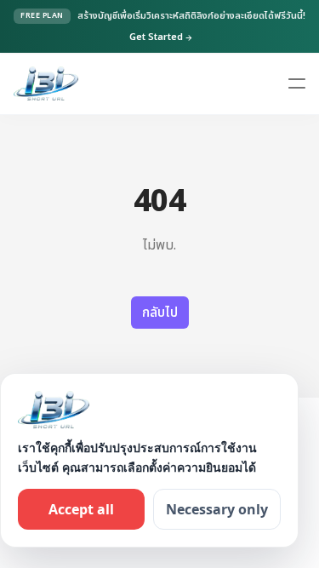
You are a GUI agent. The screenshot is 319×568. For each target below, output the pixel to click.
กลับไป (160, 312)
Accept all (81, 509)
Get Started (161, 37)
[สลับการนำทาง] (296, 83)
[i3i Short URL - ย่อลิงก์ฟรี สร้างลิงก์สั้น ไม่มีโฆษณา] (46, 83)
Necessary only (217, 509)
